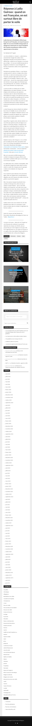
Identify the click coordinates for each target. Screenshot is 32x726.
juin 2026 (7, 379)
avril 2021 (7, 536)
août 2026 (7, 374)
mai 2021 (7, 533)
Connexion (7, 701)
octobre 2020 (8, 551)
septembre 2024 (9, 434)
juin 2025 (7, 410)
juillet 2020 (7, 559)
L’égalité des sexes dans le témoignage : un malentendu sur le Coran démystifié (16, 254)
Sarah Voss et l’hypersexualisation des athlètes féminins (15, 366)
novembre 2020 (9, 549)
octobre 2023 (8, 462)
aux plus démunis (18, 152)
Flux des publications (10, 704)
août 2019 (7, 580)
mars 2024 (7, 449)
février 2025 (8, 421)
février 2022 (8, 515)
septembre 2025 (9, 402)
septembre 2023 (9, 465)
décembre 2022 (9, 489)
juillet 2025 (7, 408)
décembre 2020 (9, 546)
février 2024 (8, 452)
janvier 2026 (8, 392)
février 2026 (8, 389)
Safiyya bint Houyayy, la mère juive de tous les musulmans (16, 274)
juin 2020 (7, 562)
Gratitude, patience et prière (11, 341)
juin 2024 (7, 442)
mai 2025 (7, 413)
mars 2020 (7, 567)
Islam (23, 236)
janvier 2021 (8, 543)
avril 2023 (7, 478)
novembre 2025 (9, 397)
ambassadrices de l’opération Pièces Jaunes (14, 147)
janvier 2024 (8, 455)
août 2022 (7, 499)
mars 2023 (7, 481)
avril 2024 (7, 447)
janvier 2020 (8, 570)
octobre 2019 (8, 575)
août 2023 (7, 468)
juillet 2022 (7, 502)
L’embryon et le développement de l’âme (14, 351)
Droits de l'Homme (16, 248)
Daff (6, 363)
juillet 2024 (7, 439)
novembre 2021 (9, 520)
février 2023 (8, 483)
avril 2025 (7, 415)
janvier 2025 (8, 423)
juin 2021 (7, 530)
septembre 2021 (9, 525)
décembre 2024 (9, 426)
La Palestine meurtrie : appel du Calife (19, 363)
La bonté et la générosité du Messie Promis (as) (16, 344)
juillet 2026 (7, 376)
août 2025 (7, 405)
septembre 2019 (9, 577)
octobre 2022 (8, 494)
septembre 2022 (9, 496)
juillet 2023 (7, 470)
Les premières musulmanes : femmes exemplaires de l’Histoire (16, 294)
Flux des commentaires (10, 707)
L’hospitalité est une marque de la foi (13, 339)
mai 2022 (7, 507)
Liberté (5, 238)
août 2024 (7, 436)
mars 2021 (7, 538)
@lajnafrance (11, 217)
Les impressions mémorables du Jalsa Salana (15, 336)
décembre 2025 (9, 394)
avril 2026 (7, 384)
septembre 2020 (9, 554)
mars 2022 (7, 512)
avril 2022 (7, 509)
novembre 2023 (9, 460)
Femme (18, 236)
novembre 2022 (9, 491)
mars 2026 (7, 387)
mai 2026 (7, 381)
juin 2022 (7, 504)
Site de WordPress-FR (10, 709)
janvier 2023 (8, 486)
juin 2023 (7, 473)
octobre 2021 (8, 523)
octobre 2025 (8, 400)
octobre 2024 (8, 431)
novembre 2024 (9, 428)
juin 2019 (7, 583)
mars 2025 (7, 418)
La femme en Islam (8, 6)
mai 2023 (7, 475)
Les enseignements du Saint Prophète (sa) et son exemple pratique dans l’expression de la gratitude (16, 332)
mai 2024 (7, 444)
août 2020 (7, 557)
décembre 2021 (9, 517)
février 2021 (8, 541)
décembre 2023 (9, 457)
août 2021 (7, 528)
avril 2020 (7, 564)
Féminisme (13, 236)
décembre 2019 (9, 572)
